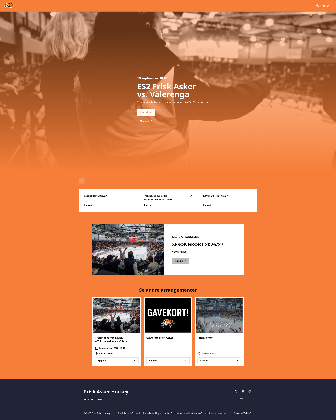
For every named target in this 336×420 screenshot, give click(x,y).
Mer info (147, 122)
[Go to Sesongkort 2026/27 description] (128, 249)
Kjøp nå (144, 112)
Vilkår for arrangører (215, 413)
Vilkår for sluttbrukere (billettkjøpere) (183, 413)
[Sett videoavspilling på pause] (82, 181)
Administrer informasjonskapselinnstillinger (140, 413)
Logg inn (324, 5)
